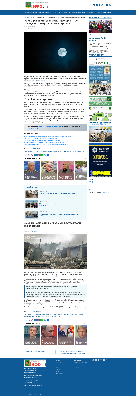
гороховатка (46, 314)
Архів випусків (107, 17)
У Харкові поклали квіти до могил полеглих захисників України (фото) (46, 144)
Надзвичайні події (79, 12)
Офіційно (90, 12)
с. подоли (47, 316)
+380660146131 (31, 370)
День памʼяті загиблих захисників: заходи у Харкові (40, 138)
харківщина (56, 316)
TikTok (38, 128)
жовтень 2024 (33, 152)
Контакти (77, 368)
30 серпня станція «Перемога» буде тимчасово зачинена (42, 140)
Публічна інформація (80, 364)
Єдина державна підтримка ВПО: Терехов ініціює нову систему (44, 142)
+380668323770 (31, 382)
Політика (48, 12)
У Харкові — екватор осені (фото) (36, 351)
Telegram (49, 127)
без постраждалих (34, 314)
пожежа (40, 316)
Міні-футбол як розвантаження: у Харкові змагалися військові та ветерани (47, 137)
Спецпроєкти (106, 12)
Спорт (57, 368)
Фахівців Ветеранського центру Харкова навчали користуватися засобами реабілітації (99, 51)
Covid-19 (57, 12)
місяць (55, 152)
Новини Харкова (31, 12)
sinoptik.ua (106, 192)
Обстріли (70, 314)
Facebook (41, 127)
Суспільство (66, 12)
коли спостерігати (45, 152)
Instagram (57, 127)
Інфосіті (44, 80)
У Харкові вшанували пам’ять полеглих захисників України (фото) (59, 215)
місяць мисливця (64, 152)
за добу (54, 314)
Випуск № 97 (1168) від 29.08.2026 (100, 94)
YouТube (31, 128)
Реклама (76, 366)
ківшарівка (62, 314)
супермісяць (81, 152)
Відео (98, 12)
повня (74, 152)
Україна (41, 12)
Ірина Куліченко (32, 28)
